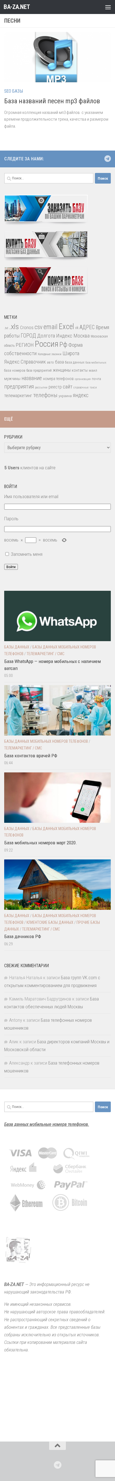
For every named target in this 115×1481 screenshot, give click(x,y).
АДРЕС (87, 327)
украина (65, 395)
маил (93, 370)
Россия (46, 344)
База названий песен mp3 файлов (52, 101)
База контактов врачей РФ (30, 755)
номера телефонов (58, 378)
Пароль (11, 518)
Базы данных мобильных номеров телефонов (46, 741)
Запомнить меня (26, 554)
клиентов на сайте (30, 467)
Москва (81, 336)
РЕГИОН (25, 345)
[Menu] (108, 7)
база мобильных (95, 362)
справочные (80, 387)
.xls (14, 326)
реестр (55, 387)
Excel (66, 326)
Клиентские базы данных (50, 922)
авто (50, 362)
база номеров (14, 370)
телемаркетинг (18, 395)
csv (38, 327)
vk (76, 327)
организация (83, 379)
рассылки (41, 387)
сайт (67, 386)
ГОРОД (28, 335)
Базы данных (16, 647)
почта (96, 379)
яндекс (80, 395)
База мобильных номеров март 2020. (40, 842)
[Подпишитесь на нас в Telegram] (107, 158)
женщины (62, 370)
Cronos (26, 327)
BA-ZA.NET (17, 6)
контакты (80, 370)
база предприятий (39, 370)
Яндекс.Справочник (25, 361)
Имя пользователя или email (31, 496)
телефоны (45, 395)
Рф (63, 344)
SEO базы (13, 91)
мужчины (12, 378)
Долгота (46, 335)
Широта (71, 353)
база (59, 362)
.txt (6, 328)
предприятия (19, 386)
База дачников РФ (22, 936)
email (51, 327)
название (31, 378)
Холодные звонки (49, 354)
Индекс (64, 335)
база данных (74, 362)
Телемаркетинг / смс (45, 654)
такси (93, 387)
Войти (11, 567)
